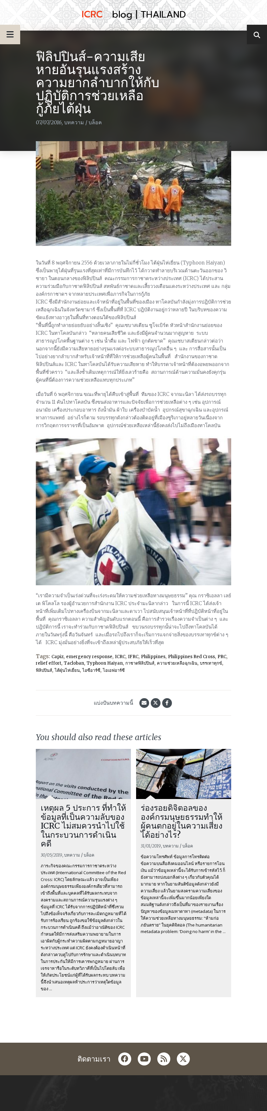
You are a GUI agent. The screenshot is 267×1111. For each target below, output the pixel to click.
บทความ (74, 122)
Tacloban (74, 663)
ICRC (120, 656)
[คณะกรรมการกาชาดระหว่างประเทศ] (133, 15)
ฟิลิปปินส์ (44, 670)
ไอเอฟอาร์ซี (114, 670)
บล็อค (95, 122)
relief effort (48, 663)
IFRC (133, 656)
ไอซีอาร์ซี (91, 670)
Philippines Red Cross (191, 656)
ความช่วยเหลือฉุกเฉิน (177, 663)
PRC (222, 656)
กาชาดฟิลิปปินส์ (139, 663)
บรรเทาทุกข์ (211, 663)
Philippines (153, 656)
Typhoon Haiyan (105, 663)
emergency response (89, 656)
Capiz (57, 656)
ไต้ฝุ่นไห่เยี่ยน (67, 670)
